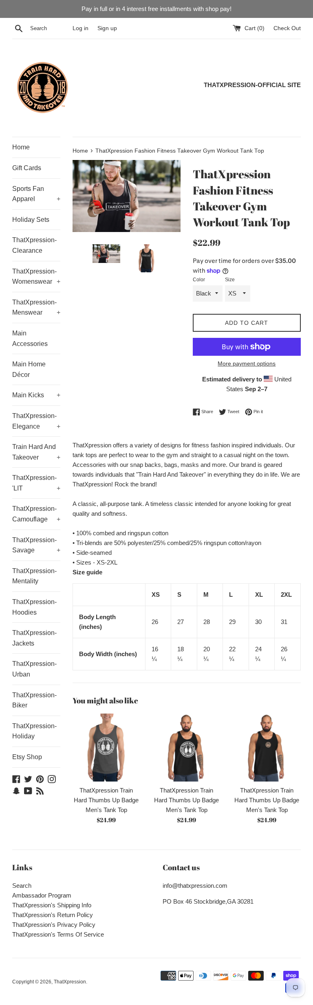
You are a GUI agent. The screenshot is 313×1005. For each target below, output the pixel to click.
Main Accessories (30, 338)
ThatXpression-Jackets (34, 638)
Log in (80, 28)
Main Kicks (36, 395)
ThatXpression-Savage (36, 545)
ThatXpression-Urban (34, 669)
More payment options (247, 363)
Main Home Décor (29, 369)
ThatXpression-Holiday (34, 731)
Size (230, 279)
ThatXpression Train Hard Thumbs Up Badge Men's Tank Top (106, 800)
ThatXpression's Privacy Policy (53, 924)
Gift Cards (26, 167)
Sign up (107, 28)
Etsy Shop (27, 756)
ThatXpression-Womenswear (36, 276)
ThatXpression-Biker (34, 700)
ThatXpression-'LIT (36, 483)
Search (21, 885)
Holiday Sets (30, 219)
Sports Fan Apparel (36, 194)
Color (199, 279)
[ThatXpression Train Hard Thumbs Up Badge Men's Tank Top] (107, 748)
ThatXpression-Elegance (36, 421)
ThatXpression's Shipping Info (51, 905)
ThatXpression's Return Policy (52, 914)
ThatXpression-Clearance (34, 245)
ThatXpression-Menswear (36, 307)
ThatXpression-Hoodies (34, 607)
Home (21, 147)
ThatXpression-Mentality (34, 576)
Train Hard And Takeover (36, 452)
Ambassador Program (41, 895)
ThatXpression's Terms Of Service (58, 934)
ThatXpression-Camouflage (36, 514)
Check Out (287, 28)
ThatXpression (70, 982)
